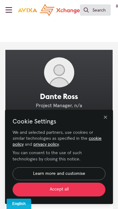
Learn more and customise (59, 173)
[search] (95, 10)
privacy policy (46, 144)
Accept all (59, 189)
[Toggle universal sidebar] (9, 10)
